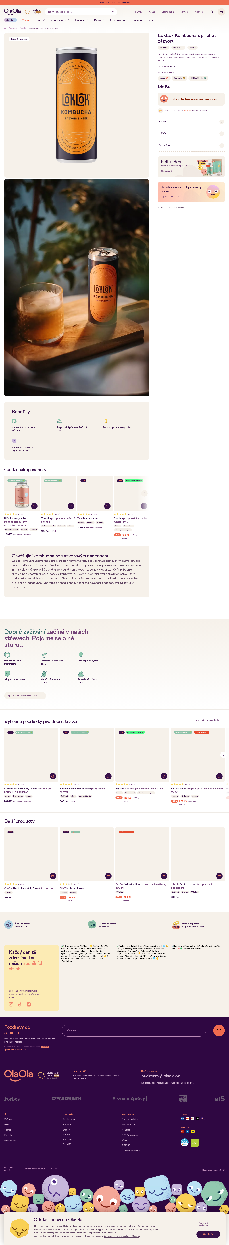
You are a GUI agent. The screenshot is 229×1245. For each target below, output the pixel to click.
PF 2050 (138, 12)
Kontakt (184, 12)
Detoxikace (178, 47)
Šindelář (138, 20)
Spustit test (168, 196)
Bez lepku (178, 78)
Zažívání (163, 47)
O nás (152, 12)
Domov (97, 20)
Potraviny (80, 20)
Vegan (162, 78)
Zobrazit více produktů (207, 720)
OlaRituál (10, 20)
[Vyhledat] (113, 11)
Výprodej (26, 20)
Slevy (106, 2)
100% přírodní (197, 78)
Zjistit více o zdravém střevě (22, 696)
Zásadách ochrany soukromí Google (121, 1236)
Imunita (193, 47)
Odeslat (219, 1030)
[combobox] (81, 12)
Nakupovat (166, 171)
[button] (144, 493)
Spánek (199, 12)
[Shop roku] (33, 12)
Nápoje (23, 28)
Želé (151, 20)
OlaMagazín (168, 12)
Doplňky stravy (58, 20)
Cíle (40, 20)
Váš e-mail (72, 1030)
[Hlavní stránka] (13, 12)
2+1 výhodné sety (119, 20)
